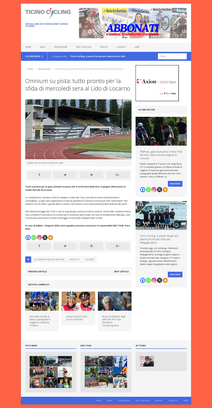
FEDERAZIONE (60, 47)
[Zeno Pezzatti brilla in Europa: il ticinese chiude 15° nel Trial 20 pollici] (65, 372)
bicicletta (74, 259)
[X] (44, 237)
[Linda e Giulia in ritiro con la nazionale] (78, 309)
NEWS (42, 47)
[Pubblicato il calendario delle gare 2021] (106, 361)
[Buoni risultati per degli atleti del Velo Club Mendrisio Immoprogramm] (115, 309)
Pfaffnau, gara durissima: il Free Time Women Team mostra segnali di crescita (161, 155)
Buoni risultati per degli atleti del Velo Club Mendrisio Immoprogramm (113, 321)
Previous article (37, 271)
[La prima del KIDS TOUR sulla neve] (120, 361)
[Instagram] (39, 237)
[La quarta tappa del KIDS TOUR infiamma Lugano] (92, 361)
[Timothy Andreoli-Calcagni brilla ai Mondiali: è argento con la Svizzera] (37, 372)
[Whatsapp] (33, 237)
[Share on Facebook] (39, 175)
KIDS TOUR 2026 (83, 47)
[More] (50, 237)
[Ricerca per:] (172, 56)
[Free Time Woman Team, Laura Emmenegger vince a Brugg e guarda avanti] (37, 382)
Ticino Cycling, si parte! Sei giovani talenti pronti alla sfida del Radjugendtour (159, 239)
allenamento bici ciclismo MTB (49, 259)
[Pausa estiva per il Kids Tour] (92, 372)
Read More (175, 183)
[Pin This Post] (91, 175)
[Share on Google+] (118, 175)
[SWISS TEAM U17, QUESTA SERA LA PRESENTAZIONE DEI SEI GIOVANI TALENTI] (65, 361)
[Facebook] (28, 237)
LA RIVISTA (121, 47)
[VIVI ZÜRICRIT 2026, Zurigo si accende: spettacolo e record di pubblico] (51, 372)
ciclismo (89, 259)
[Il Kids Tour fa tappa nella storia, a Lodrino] (120, 382)
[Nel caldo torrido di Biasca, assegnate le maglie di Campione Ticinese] (42, 309)
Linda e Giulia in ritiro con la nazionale (76, 318)
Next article (121, 271)
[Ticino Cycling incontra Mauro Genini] (147, 361)
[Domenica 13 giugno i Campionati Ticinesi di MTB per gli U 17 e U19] (120, 372)
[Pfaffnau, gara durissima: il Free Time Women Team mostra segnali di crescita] (37, 361)
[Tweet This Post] (65, 175)
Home (28, 47)
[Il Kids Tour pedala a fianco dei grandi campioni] (106, 382)
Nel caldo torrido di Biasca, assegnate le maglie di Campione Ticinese (40, 321)
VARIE (136, 47)
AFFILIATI (104, 47)
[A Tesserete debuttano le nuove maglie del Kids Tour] (92, 382)
